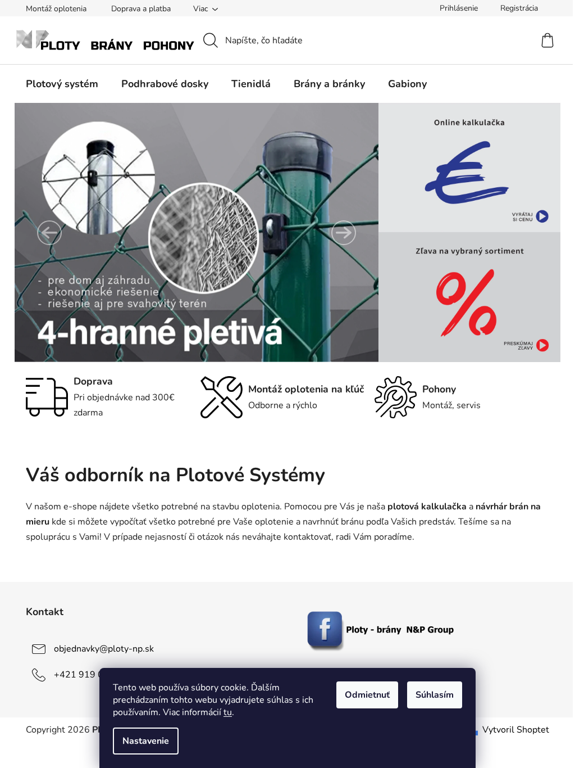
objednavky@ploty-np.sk (104, 649)
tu (227, 712)
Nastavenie (145, 741)
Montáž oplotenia (56, 8)
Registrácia (519, 8)
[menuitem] (62, 84)
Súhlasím (435, 695)
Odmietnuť (367, 695)
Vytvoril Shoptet (515, 730)
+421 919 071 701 (94, 674)
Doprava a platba (141, 8)
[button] (49, 232)
